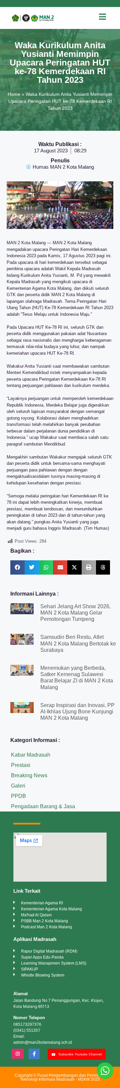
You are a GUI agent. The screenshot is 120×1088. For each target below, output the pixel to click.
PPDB (18, 796)
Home (14, 94)
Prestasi (20, 765)
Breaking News (29, 775)
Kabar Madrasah (30, 755)
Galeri (18, 786)
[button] (17, 567)
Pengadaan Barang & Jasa (43, 806)
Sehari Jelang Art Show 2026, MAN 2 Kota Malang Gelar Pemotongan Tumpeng (75, 613)
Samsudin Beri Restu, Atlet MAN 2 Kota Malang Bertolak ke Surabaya (78, 643)
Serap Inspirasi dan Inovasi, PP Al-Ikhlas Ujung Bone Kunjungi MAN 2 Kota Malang (77, 711)
